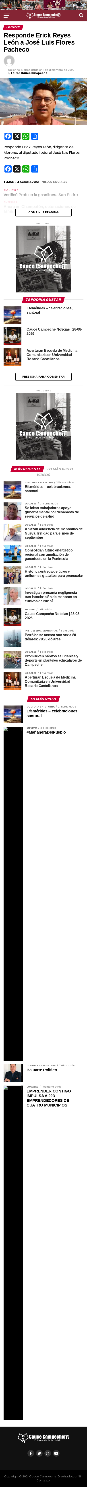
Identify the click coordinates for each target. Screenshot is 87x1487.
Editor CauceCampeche (29, 73)
